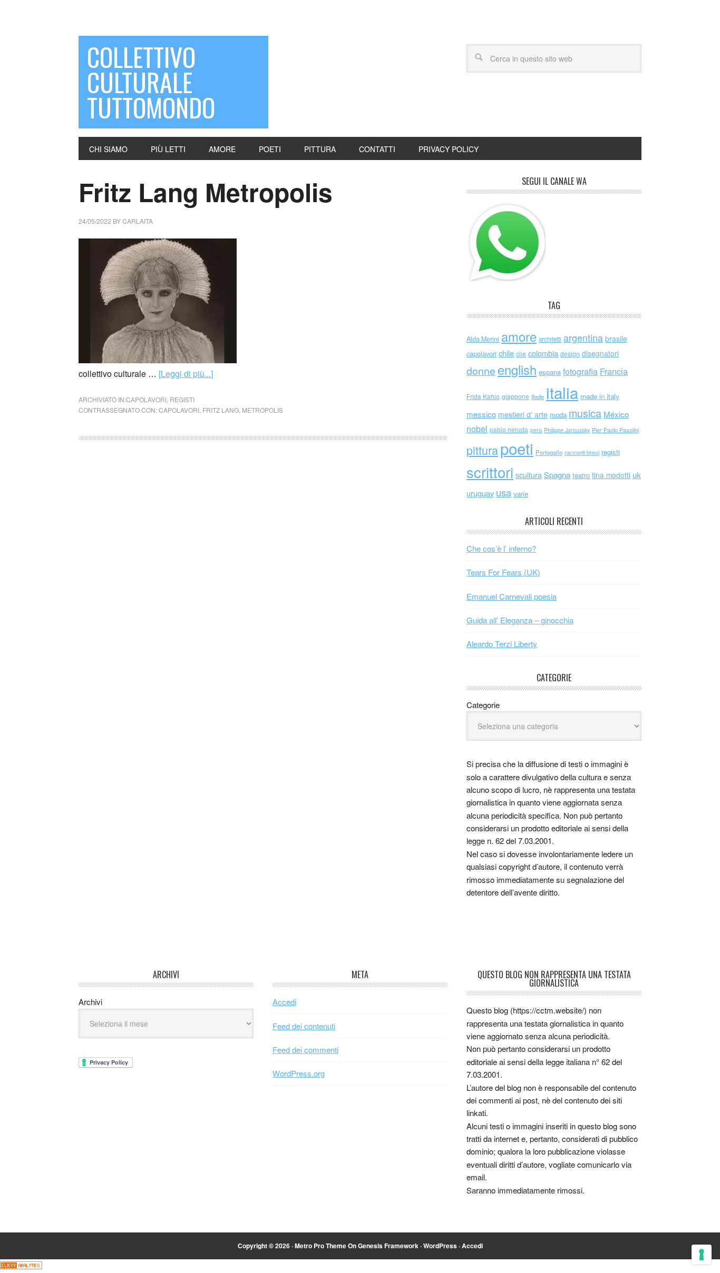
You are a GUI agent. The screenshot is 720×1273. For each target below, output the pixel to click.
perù (536, 430)
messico (481, 414)
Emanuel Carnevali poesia (511, 596)
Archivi (90, 1001)
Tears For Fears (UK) (503, 572)
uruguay (480, 493)
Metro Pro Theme (320, 1245)
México (616, 414)
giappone (515, 396)
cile (521, 353)
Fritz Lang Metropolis (206, 192)
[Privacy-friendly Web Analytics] (21, 1266)
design (570, 353)
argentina (583, 337)
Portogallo (549, 452)
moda (558, 415)
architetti (550, 339)
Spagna (557, 474)
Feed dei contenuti (304, 1025)
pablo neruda (509, 429)
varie (520, 494)
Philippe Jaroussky (567, 430)
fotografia (580, 371)
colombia (543, 353)
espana (550, 372)
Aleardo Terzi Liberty (501, 643)
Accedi (284, 1001)
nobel (477, 428)
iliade (537, 396)
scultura (528, 474)
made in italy (599, 396)
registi (182, 399)
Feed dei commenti (305, 1049)
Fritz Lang (220, 409)
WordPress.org (299, 1073)
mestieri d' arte (523, 414)
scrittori (489, 472)
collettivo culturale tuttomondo (151, 82)
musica (585, 413)
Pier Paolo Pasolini (615, 429)
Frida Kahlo (483, 396)
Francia (614, 371)
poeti (516, 448)
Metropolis (262, 409)
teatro (581, 475)
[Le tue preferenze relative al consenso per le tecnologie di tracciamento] (702, 1255)
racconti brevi (582, 452)
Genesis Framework (388, 1245)
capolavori (146, 399)
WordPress (440, 1245)
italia (562, 392)
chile (506, 353)
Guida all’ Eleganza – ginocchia (519, 619)
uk (637, 474)
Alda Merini (482, 339)
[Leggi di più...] (186, 373)
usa (503, 492)
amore (519, 336)
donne (480, 370)
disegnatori (600, 353)
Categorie (483, 704)
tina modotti (611, 475)
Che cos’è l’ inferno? (501, 548)
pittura (482, 450)
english (517, 370)
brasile (616, 338)
